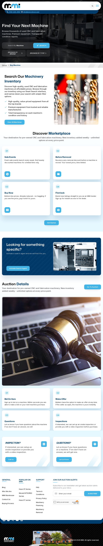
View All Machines (14, 122)
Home (4, 65)
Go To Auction (92, 287)
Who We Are (6, 491)
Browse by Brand (13, 53)
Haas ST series (25, 500)
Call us (11, 459)
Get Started (51, 223)
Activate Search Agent (18, 268)
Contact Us (6, 499)
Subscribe (92, 493)
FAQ (37, 487)
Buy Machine (15, 65)
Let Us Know (64, 459)
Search (42, 45)
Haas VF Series (25, 489)
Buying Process (8, 503)
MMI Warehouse (8, 495)
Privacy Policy (41, 498)
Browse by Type (37, 53)
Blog (3, 487)
